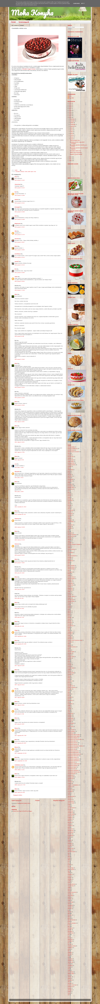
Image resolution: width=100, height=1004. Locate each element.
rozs (69, 863)
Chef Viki (17, 238)
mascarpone (70, 719)
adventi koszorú (71, 450)
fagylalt (69, 559)
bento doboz (70, 485)
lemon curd (70, 680)
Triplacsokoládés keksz (75, 140)
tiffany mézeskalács (72, 923)
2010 (70, 158)
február (72, 137)
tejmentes (70, 915)
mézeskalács (70, 733)
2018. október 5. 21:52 (19, 777)
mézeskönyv (70, 775)
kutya (69, 676)
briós (69, 492)
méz (69, 728)
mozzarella (70, 791)
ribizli (69, 856)
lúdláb (69, 705)
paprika (69, 824)
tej (68, 910)
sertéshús (70, 879)
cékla (69, 502)
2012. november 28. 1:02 (20, 514)
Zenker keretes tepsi (72, 984)
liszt (68, 702)
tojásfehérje (70, 928)
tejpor (69, 916)
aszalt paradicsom (72, 464)
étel (68, 554)
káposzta (70, 620)
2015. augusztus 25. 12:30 (20, 643)
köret (69, 659)
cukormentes (70, 510)
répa (69, 853)
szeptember (73, 124)
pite (68, 838)
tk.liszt (69, 924)
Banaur (16, 728)
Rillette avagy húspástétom (76, 152)
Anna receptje (71, 459)
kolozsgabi (17, 207)
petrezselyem (70, 832)
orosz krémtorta (71, 814)
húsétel (69, 606)
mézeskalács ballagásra (73, 737)
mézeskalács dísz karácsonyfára (75, 739)
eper (69, 550)
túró (68, 942)
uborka (69, 949)
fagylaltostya (70, 560)
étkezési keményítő (72, 555)
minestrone (70, 781)
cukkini (69, 507)
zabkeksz (70, 976)
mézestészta (70, 778)
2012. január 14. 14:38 (19, 219)
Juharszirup (17, 184)
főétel (69, 573)
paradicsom (70, 825)
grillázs (69, 591)
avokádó (69, 466)
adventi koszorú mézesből (73, 451)
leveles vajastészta (72, 687)
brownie (69, 495)
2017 (70, 108)
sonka (69, 882)
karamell (69, 624)
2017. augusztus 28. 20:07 (20, 743)
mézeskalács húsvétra (72, 747)
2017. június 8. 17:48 (19, 713)
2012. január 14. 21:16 (19, 257)
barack (69, 477)
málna (26, 171)
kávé (69, 628)
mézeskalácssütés (72, 773)
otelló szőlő (70, 815)
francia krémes (71, 576)
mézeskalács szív (71, 762)
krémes (69, 663)
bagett (69, 472)
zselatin (69, 991)
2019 (70, 105)
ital (68, 609)
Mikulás (69, 780)
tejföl (29, 171)
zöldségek (70, 989)
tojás (69, 926)
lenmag (69, 684)
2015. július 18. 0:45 (19, 598)
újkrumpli (70, 954)
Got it (83, 3)
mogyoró (69, 783)
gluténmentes (71, 585)
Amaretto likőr (71, 456)
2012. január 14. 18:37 (19, 242)
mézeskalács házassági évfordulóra (75, 745)
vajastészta (70, 960)
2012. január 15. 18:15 (19, 281)
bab (68, 468)
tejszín (32, 171)
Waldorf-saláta (71, 973)
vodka (69, 970)
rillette (69, 859)
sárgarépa (70, 874)
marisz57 (17, 261)
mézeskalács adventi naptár (74, 734)
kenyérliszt (70, 637)
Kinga (16, 630)
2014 (70, 113)
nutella (69, 806)
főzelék (69, 575)
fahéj (69, 562)
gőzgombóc (70, 588)
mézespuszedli (71, 776)
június (71, 129)
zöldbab (69, 988)
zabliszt (69, 978)
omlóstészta (70, 812)
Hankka (16, 199)
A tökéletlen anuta (19, 764)
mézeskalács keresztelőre (73, 752)
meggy (69, 724)
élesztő (69, 546)
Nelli (16, 216)
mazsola (69, 721)
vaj (68, 957)
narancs (69, 798)
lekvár (69, 679)
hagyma (69, 598)
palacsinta (70, 822)
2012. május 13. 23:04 (19, 421)
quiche (69, 846)
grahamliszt (70, 589)
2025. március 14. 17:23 (20, 784)
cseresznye (70, 513)
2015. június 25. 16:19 (19, 589)
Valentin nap (70, 962)
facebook (70, 557)
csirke (69, 518)
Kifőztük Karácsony (72, 646)
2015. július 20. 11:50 (19, 626)
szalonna (70, 898)
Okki (16, 231)
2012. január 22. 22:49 (19, 397)
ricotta (69, 858)
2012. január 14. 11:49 (19, 180)
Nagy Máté (71, 97)
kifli (68, 643)
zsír (68, 994)
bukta (69, 497)
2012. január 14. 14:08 (19, 211)
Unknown (17, 518)
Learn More (76, 3)
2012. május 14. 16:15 (19, 442)
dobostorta (70, 533)
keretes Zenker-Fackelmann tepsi (75, 640)
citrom (69, 503)
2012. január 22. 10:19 (19, 387)
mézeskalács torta (72, 768)
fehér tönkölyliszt (71, 567)
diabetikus (70, 528)
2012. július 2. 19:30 (19, 491)
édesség (69, 537)
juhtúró (69, 614)
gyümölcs (70, 594)
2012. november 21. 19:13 (20, 506)
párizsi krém (70, 828)
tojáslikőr (69, 929)
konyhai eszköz (71, 656)
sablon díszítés (71, 869)
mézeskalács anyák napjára (74, 736)
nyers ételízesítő (71, 807)
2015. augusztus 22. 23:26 (20, 636)
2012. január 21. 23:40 (19, 359)
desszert (69, 526)
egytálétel (70, 542)
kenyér (69, 635)
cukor (69, 508)
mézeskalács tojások (72, 767)
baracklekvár (70, 479)
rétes (69, 854)
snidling (69, 880)
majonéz (69, 708)
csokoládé (17, 171)
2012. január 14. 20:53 (19, 249)
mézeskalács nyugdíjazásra (74, 759)
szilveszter (70, 906)
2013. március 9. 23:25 (20, 539)
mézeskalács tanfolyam (73, 765)
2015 (70, 112)
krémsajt (69, 664)
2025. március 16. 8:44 (20, 792)
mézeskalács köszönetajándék (74, 754)
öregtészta (70, 817)
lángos (69, 677)
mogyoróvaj (70, 786)
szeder (69, 900)
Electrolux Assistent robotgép (74, 544)
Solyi (16, 176)
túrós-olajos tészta (72, 945)
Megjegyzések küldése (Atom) (23, 803)
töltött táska (70, 939)
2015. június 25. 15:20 (19, 572)
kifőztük (69, 645)
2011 (70, 157)
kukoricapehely (71, 672)
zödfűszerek (70, 986)
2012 (70, 117)
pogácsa (69, 840)
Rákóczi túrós (71, 848)
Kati (16, 191)
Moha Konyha (32, 12)
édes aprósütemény (72, 534)
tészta (69, 921)
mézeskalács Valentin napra (74, 771)
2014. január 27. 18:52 (19, 562)
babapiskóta (70, 469)
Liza (16, 464)
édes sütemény (71, 536)
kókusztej (70, 653)
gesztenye (70, 581)
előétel (69, 547)
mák (69, 710)
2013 (70, 115)
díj (68, 529)
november (72, 120)
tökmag (69, 937)
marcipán (70, 716)
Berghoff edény (71, 487)
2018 (70, 106)
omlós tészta (70, 811)
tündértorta (70, 947)
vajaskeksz (70, 958)
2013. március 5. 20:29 (20, 527)
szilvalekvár (70, 905)
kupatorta (70, 674)
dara (69, 523)
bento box (70, 484)
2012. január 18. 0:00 (19, 336)
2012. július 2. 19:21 (19, 477)
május (71, 131)
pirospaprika (70, 835)
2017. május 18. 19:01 (19, 705)
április (71, 133)
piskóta (69, 837)
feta (68, 570)
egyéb (69, 541)
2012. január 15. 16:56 (19, 272)
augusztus (72, 126)
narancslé (70, 799)
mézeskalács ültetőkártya (73, 770)
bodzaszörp (70, 489)
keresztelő (70, 638)
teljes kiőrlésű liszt (71, 919)
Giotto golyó (70, 583)
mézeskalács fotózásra (73, 744)
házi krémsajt (70, 599)
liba (68, 692)
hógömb (69, 602)
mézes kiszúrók (71, 729)
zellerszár (70, 983)
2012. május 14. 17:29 (19, 452)
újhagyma (70, 952)
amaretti (69, 454)
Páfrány (69, 820)
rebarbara (70, 850)
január (71, 138)
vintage (69, 967)
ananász (69, 458)
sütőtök (69, 897)
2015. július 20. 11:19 (19, 617)
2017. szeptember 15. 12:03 (21, 760)
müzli (69, 794)
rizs (68, 861)
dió (68, 531)
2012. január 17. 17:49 (19, 290)
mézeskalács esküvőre (72, 742)
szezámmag (70, 902)
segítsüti (69, 877)
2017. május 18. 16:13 (19, 684)
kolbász (69, 654)
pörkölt (69, 841)
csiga (69, 516)
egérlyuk (69, 539)
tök (68, 936)
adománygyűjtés (71, 446)
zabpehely (70, 980)
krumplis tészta (71, 667)
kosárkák (70, 658)
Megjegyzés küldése (17, 795)
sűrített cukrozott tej (72, 892)
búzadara (70, 498)
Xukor (69, 975)
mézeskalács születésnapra (74, 763)
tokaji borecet (70, 932)
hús (68, 604)
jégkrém (69, 611)
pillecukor (70, 833)
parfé (69, 827)
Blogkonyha (17, 223)
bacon (69, 471)
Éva (15, 269)
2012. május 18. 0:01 (19, 459)
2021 (70, 103)
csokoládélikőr (71, 521)
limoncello (70, 697)
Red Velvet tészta (71, 851)
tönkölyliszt (70, 941)
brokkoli (69, 494)
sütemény (70, 893)
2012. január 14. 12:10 (19, 187)
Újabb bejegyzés (16, 800)
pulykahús (70, 843)
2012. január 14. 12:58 (19, 195)
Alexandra (17, 471)
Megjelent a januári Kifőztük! (76, 154)
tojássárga (70, 931)
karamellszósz (71, 625)
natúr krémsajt (71, 802)
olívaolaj (69, 809)
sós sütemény (71, 885)
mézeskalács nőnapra (72, 757)
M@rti (16, 246)
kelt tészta (70, 633)
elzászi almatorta (71, 549)
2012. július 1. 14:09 (19, 467)
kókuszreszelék (71, 651)
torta (35, 171)
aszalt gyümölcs (71, 463)
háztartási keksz (71, 601)
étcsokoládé (70, 552)
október (72, 122)
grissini (69, 593)
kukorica (69, 671)
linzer (69, 698)
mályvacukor (70, 713)
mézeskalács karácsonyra (73, 750)
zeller (69, 981)
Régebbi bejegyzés (59, 800)
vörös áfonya (70, 971)
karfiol (69, 627)
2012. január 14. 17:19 (19, 234)
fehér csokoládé (71, 565)
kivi (68, 648)
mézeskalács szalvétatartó (73, 760)
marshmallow (70, 718)
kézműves (70, 641)
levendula (70, 689)
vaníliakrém (70, 965)
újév (68, 950)
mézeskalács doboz (72, 741)
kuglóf (69, 669)
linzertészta (70, 700)
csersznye (70, 515)
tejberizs (69, 911)
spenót (69, 889)
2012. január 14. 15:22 (19, 227)
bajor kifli (69, 474)
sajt (68, 871)
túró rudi (69, 944)
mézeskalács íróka (72, 749)
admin (16, 276)
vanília (69, 963)
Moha (16, 294)
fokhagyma (70, 572)
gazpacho (70, 580)
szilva (69, 903)
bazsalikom (70, 480)
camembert (70, 500)
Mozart (69, 788)
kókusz (69, 650)
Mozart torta (70, 789)
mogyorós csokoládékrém (73, 785)
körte (69, 661)
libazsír (69, 693)
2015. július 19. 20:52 (19, 608)
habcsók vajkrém (71, 596)
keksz (69, 630)
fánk (69, 563)
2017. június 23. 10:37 (19, 724)
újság (69, 955)
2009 (70, 160)
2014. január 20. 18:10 (19, 555)
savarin (69, 876)
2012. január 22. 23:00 (19, 405)
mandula (69, 715)
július (71, 128)
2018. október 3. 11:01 (19, 769)
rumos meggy (71, 867)
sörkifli (69, 887)
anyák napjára (71, 461)
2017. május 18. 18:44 (19, 697)
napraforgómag (71, 796)
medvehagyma (71, 723)
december (72, 119)
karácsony (70, 622)
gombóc (69, 586)
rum (68, 866)
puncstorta (70, 845)
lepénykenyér (70, 685)
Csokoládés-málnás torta (75, 150)
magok (69, 706)
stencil (69, 890)
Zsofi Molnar (18, 253)
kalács (69, 619)
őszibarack (70, 819)
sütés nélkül (70, 895)
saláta (69, 872)
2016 (70, 110)
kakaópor (22, 171)
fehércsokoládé (71, 568)
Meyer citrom (70, 726)
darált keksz (70, 524)
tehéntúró (70, 908)
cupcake (69, 511)
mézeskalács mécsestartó (73, 755)
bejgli (69, 482)
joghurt (69, 612)
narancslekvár (71, 801)
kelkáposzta (70, 632)
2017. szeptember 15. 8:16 (20, 753)
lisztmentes (70, 703)
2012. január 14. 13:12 (19, 203)
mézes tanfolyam (71, 731)
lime (68, 695)
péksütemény (70, 830)
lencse (69, 682)
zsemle (69, 993)
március (72, 135)
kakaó (69, 615)
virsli (69, 968)
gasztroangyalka (71, 578)
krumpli (69, 666)
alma (69, 453)
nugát (69, 804)
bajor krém (70, 476)
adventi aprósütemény (72, 448)
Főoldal (13, 22)
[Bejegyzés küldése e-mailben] (20, 170)
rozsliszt (69, 864)
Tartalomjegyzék (24, 22)
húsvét (69, 607)
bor (68, 490)
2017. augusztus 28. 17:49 (20, 735)
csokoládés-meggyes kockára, (29, 69)
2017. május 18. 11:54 (19, 665)
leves (69, 690)
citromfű (69, 505)
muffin (69, 793)
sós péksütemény (71, 884)
